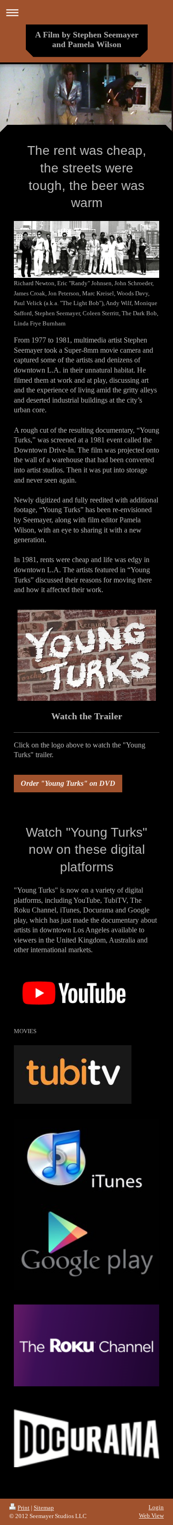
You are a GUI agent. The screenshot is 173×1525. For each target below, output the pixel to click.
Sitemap (44, 1507)
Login (156, 1507)
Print (24, 1507)
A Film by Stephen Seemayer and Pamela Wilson (86, 39)
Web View (151, 1515)
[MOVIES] (72, 994)
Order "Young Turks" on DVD (68, 783)
